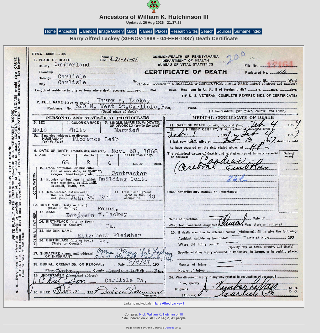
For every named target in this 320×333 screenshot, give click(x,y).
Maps (131, 31)
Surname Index (247, 31)
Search (207, 31)
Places (161, 31)
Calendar (88, 31)
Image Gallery (111, 31)
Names (146, 31)
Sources (223, 31)
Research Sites (184, 31)
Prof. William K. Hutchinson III (161, 314)
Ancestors (67, 31)
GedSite (169, 327)
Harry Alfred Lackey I (169, 303)
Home (50, 31)
